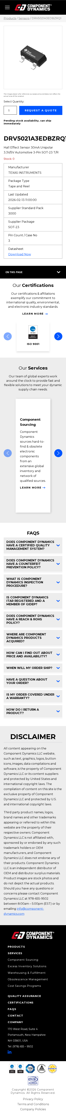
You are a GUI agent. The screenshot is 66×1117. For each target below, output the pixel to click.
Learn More (33, 313)
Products (10, 18)
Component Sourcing (23, 959)
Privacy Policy (33, 1099)
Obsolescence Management (28, 979)
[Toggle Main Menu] (7, 7)
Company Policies (33, 1109)
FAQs (12, 1009)
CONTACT (15, 1015)
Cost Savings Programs (24, 986)
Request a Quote (41, 110)
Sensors (24, 18)
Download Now (19, 254)
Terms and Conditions (33, 1104)
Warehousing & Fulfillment (27, 972)
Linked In (9, 1052)
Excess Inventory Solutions (27, 966)
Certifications (21, 1002)
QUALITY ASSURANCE (24, 996)
